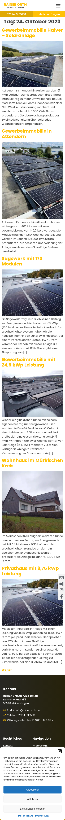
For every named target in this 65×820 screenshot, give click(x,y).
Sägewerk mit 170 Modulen (22, 261)
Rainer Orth (15, 4)
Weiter (8, 670)
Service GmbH (15, 7)
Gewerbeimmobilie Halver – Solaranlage (32, 33)
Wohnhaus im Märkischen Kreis (32, 463)
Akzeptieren (32, 789)
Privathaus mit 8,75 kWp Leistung (30, 571)
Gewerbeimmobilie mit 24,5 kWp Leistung (28, 362)
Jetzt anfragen (49, 14)
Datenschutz (25, 815)
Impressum (42, 815)
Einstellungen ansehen (32, 808)
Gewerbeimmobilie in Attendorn (27, 133)
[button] (60, 751)
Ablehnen (32, 799)
